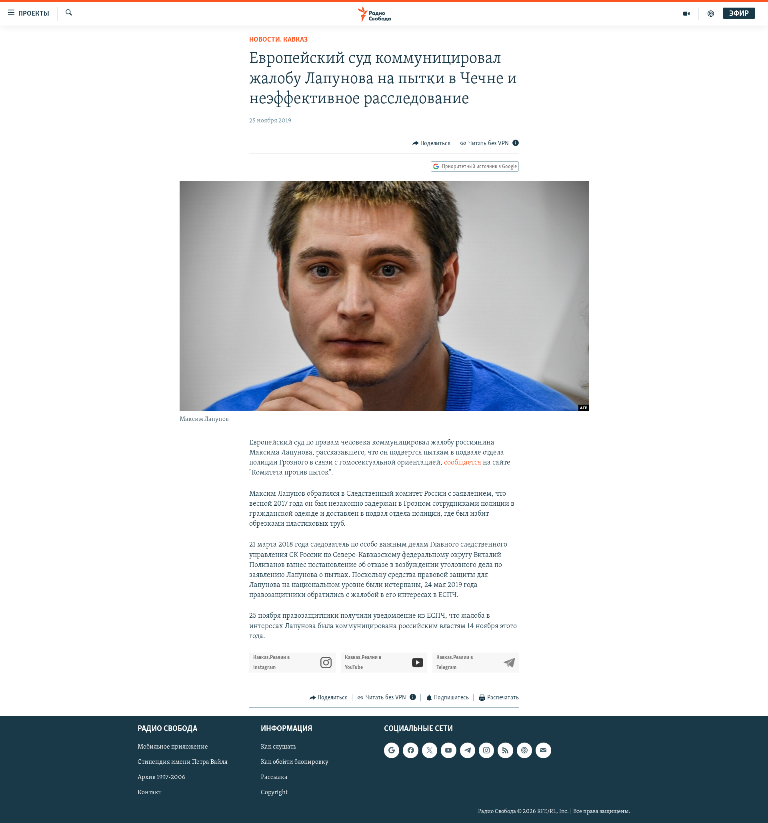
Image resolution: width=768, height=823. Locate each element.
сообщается (463, 463)
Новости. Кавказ (278, 40)
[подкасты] (711, 14)
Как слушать (278, 747)
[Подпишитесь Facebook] (410, 750)
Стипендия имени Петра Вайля (183, 762)
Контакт (149, 792)
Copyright (274, 792)
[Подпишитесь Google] (391, 750)
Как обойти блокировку (294, 762)
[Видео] (686, 14)
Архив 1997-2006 (161, 777)
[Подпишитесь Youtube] (448, 750)
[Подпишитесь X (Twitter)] (429, 750)
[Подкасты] (524, 750)
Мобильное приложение (173, 747)
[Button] (431, 143)
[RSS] (505, 750)
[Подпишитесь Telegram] (467, 750)
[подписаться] (543, 750)
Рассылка (274, 777)
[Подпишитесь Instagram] (486, 750)
